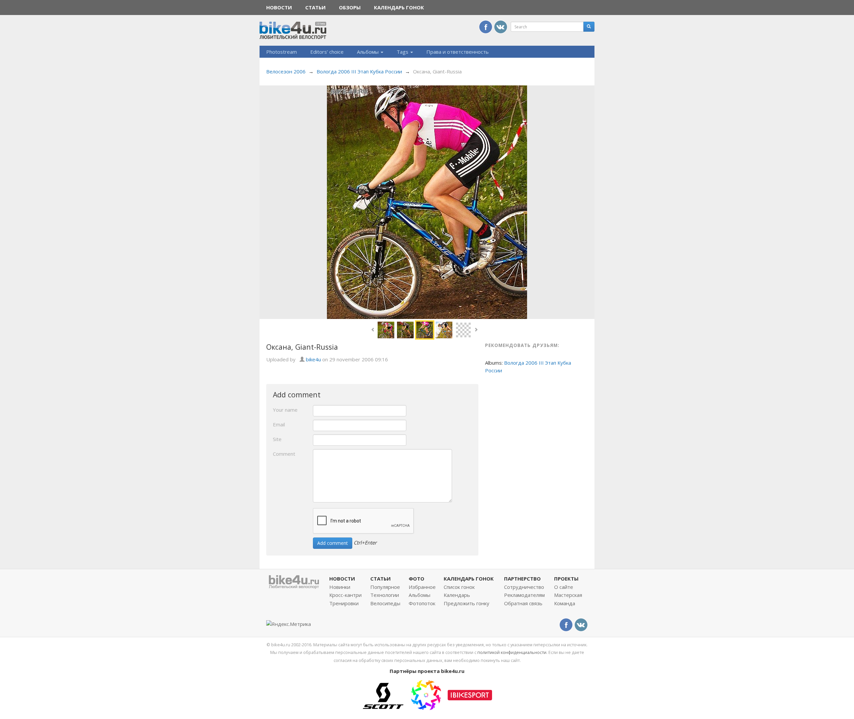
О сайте (563, 587)
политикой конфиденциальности (511, 652)
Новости (279, 7)
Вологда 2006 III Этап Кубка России (359, 71)
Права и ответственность (457, 51)
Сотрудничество (524, 587)
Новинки (339, 587)
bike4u (313, 359)
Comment (284, 453)
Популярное (385, 587)
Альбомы (368, 51)
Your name (285, 409)
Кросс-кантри (345, 595)
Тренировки (344, 603)
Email (279, 424)
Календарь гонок (399, 7)
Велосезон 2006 (286, 71)
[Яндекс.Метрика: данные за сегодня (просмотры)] (288, 624)
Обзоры (350, 7)
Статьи (315, 7)
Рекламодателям (524, 595)
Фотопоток (422, 603)
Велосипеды (385, 603)
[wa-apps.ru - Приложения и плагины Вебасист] (426, 694)
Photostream (281, 51)
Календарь (457, 595)
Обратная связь (523, 603)
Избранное (422, 587)
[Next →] (427, 201)
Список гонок (459, 587)
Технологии (384, 595)
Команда (564, 603)
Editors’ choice (327, 51)
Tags (403, 51)
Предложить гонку (466, 603)
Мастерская (568, 595)
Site (277, 439)
